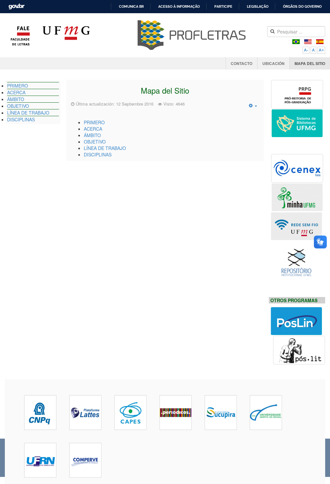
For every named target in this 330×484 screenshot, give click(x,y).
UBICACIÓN (273, 63)
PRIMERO (94, 122)
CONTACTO (241, 63)
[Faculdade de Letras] (20, 36)
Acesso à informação (179, 7)
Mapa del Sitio (165, 90)
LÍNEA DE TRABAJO (105, 148)
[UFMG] (66, 35)
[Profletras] (191, 35)
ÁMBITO (92, 135)
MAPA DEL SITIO (310, 63)
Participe (223, 7)
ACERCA (93, 129)
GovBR (14, 4)
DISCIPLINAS (98, 154)
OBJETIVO (95, 141)
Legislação (257, 7)
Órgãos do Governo (302, 7)
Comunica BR (131, 7)
